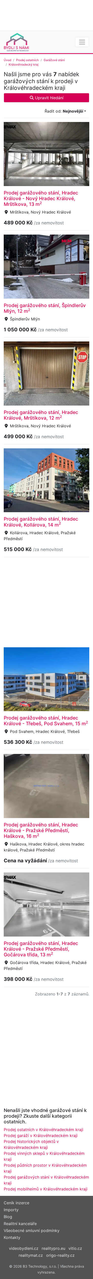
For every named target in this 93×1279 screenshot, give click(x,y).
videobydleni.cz (23, 1248)
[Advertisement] (46, 15)
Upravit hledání (48, 97)
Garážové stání (54, 60)
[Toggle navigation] (82, 42)
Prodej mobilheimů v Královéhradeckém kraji (46, 1188)
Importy (11, 1209)
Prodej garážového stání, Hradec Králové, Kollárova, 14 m (41, 522)
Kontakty (12, 1237)
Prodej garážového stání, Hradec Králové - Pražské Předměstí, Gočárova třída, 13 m (41, 949)
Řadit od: (64, 111)
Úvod (7, 60)
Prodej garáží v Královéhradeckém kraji (41, 1135)
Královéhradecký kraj (23, 64)
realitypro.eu (53, 1248)
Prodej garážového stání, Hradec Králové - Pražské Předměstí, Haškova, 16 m (41, 830)
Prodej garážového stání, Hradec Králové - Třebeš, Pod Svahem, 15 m (46, 720)
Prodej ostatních (27, 60)
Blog (8, 1216)
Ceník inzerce (16, 1202)
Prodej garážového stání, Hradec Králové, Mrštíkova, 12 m (41, 415)
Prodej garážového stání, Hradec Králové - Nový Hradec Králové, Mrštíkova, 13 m (41, 198)
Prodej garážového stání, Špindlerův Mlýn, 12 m (45, 308)
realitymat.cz (31, 1255)
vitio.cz (75, 1248)
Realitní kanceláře (20, 1223)
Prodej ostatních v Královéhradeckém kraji (43, 1129)
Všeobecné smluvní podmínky (32, 1230)
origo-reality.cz (60, 1255)
